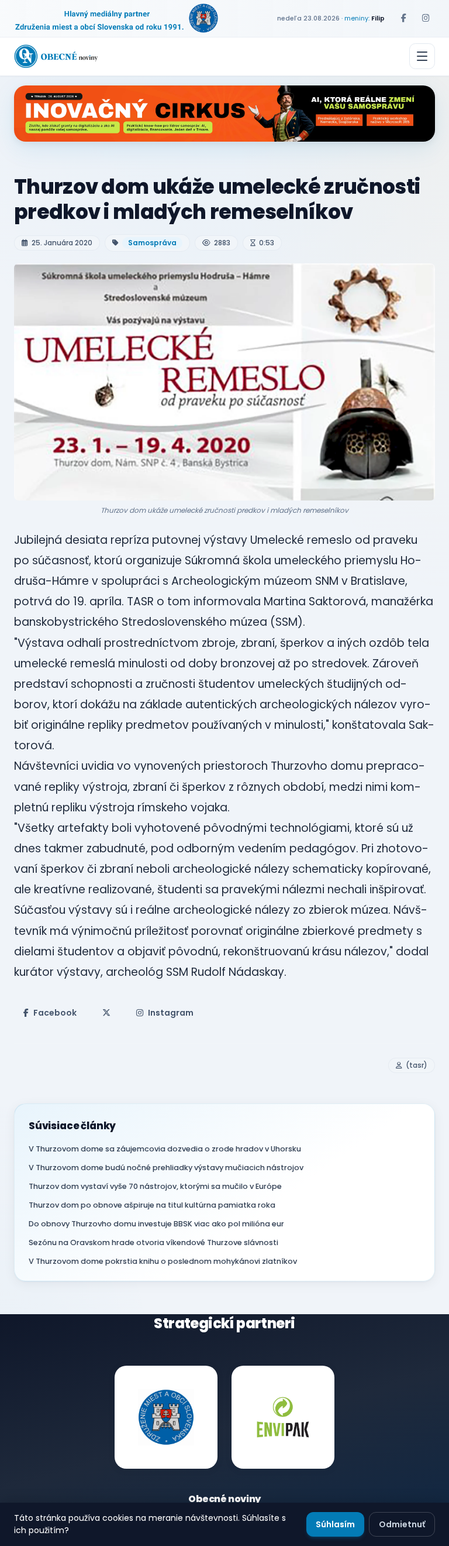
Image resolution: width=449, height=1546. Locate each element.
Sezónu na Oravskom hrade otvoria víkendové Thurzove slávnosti (153, 1242)
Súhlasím (335, 1524)
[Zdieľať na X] (106, 1013)
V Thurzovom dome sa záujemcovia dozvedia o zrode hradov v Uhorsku (165, 1149)
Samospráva (152, 243)
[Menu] (422, 56)
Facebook (55, 1013)
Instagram (171, 1013)
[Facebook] (403, 18)
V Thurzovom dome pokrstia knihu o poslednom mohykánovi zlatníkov (163, 1261)
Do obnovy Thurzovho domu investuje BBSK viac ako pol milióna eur (156, 1224)
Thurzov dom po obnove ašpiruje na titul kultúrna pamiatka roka (152, 1205)
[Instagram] (425, 18)
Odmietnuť (402, 1524)
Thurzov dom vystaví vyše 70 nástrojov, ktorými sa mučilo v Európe (155, 1186)
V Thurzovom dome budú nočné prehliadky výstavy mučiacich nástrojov (166, 1168)
